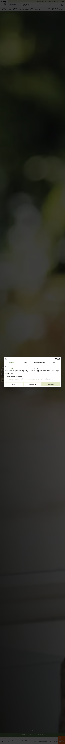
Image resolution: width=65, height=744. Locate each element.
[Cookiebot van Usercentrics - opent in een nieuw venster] (54, 359)
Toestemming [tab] (11, 362)
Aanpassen (31, 384)
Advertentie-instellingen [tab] (39, 362)
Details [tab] (25, 362)
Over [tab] (54, 362)
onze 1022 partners (12, 368)
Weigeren (14, 384)
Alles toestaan (51, 384)
